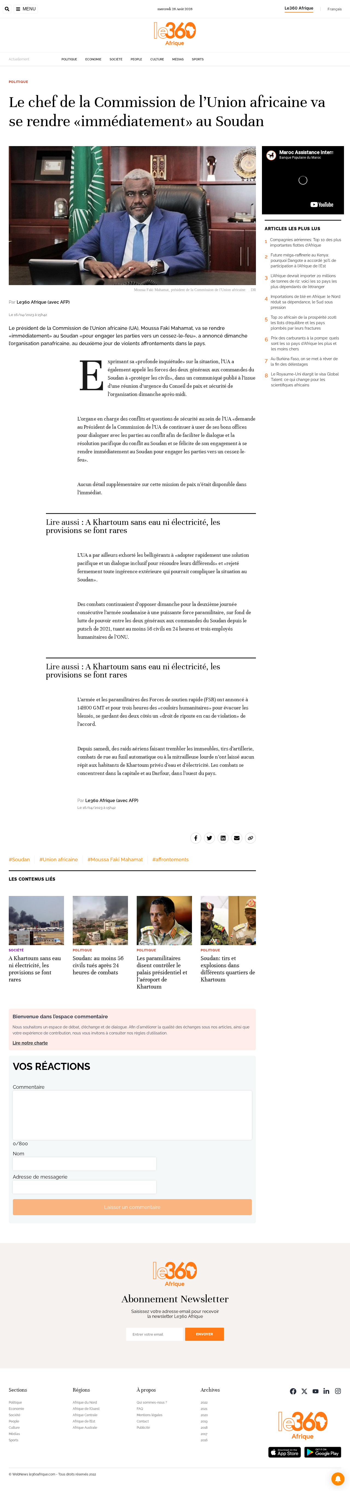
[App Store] (284, 1451)
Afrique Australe (85, 1428)
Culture (157, 59)
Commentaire (29, 1087)
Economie (93, 59)
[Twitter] (304, 1390)
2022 (204, 1402)
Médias (178, 59)
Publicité (143, 1428)
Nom (18, 1153)
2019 (204, 1421)
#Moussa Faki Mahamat (115, 859)
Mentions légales (149, 1415)
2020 (204, 1415)
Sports (198, 59)
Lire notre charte (30, 1043)
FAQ (140, 1409)
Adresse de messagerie (40, 1177)
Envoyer (204, 1334)
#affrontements (170, 859)
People (136, 59)
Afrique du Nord (85, 1402)
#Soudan (19, 859)
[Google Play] (322, 1451)
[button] (338, 1479)
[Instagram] (338, 1390)
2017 (204, 1434)
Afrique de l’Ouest (86, 1409)
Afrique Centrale (85, 1415)
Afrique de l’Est (84, 1421)
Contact (143, 1421)
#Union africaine (58, 859)
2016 (204, 1440)
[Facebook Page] (293, 1390)
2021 (204, 1409)
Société (116, 59)
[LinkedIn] (326, 1390)
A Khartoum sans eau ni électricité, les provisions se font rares (133, 526)
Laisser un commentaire (132, 1207)
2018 (204, 1428)
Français (335, 9)
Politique (69, 59)
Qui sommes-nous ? (152, 1402)
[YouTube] (315, 1390)
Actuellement (19, 59)
